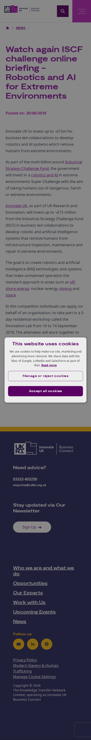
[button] (45, 376)
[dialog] (46, 370)
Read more (49, 365)
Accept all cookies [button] (45, 391)
